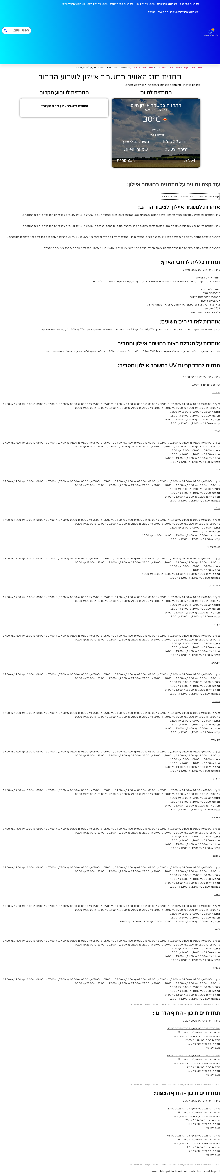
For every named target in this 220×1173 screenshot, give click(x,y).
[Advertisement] (116, 40)
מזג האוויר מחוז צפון (145, 4)
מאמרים (151, 12)
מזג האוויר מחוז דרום (189, 4)
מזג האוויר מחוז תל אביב (121, 4)
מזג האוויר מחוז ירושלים (73, 4)
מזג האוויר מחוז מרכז (167, 4)
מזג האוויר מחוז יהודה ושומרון (184, 12)
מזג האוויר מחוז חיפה (97, 4)
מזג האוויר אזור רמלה (140, 67)
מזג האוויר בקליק (192, 67)
